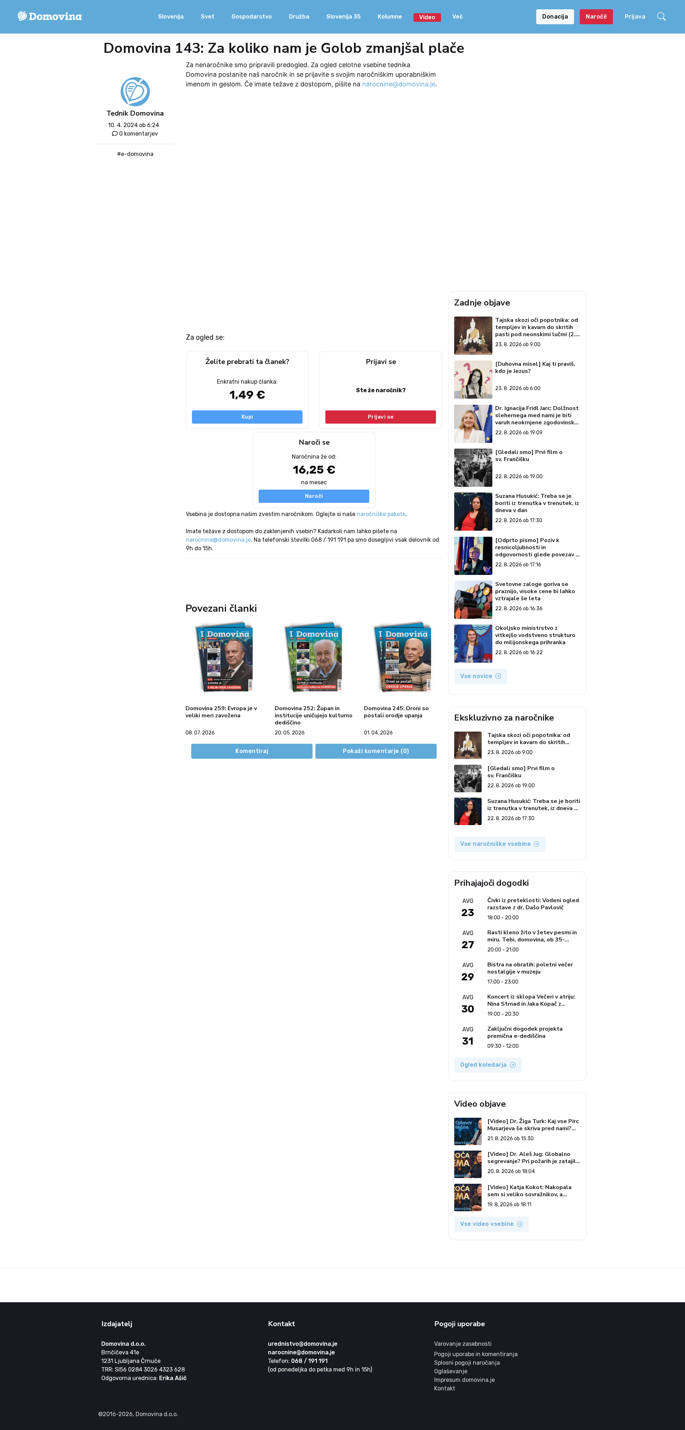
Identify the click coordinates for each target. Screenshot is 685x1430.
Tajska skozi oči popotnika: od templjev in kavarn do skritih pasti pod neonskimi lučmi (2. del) (536, 327)
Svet (207, 16)
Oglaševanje (450, 1371)
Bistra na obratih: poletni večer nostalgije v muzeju (530, 968)
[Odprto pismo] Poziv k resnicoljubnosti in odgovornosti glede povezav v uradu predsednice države (536, 547)
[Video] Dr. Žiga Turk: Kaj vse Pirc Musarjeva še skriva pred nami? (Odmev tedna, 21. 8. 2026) (533, 1125)
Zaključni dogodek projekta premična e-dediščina (525, 1032)
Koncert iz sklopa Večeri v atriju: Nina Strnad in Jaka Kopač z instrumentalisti (531, 1000)
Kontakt (444, 1388)
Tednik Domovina (135, 113)
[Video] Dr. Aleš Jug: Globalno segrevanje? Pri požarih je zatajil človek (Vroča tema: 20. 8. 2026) (531, 1158)
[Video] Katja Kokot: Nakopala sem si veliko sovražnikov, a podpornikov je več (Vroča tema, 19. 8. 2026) (531, 1191)
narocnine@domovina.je (398, 84)
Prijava (635, 16)
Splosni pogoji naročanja (467, 1362)
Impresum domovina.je (464, 1379)
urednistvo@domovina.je (303, 1343)
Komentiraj (251, 751)
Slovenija (171, 16)
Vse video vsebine (487, 1224)
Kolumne (390, 16)
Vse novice (476, 676)
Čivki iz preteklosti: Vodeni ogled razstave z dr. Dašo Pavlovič (533, 904)
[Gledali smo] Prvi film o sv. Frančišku (529, 456)
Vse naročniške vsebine (495, 843)
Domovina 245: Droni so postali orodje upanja (396, 712)
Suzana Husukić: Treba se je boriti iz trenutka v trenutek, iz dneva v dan (537, 503)
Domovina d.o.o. (123, 1343)
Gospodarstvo (252, 16)
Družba (299, 16)
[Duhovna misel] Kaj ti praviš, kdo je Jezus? (535, 367)
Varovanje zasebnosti (463, 1343)
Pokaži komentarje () (376, 751)
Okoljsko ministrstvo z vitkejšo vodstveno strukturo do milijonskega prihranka (535, 635)
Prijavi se (381, 417)
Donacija (555, 16)
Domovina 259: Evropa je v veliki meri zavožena (221, 712)
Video (427, 17)
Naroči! (596, 16)
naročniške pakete (381, 514)
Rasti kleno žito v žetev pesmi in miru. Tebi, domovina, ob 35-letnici (532, 936)
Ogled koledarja (483, 1064)
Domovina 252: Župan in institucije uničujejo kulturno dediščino (313, 715)
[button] (662, 16)
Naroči (314, 496)
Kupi (247, 417)
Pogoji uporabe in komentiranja (476, 1354)
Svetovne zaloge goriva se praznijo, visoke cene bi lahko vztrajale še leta (535, 591)
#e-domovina (135, 154)
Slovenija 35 (343, 16)
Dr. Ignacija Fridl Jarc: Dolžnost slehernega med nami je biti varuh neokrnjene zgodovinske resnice (537, 415)
